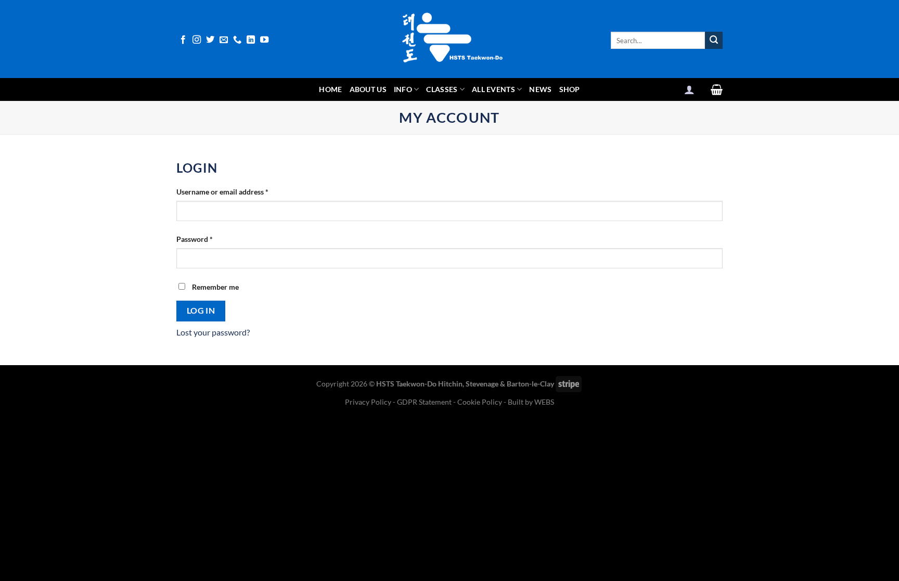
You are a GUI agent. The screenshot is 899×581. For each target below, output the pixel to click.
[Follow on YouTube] (264, 40)
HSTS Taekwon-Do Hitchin (419, 383)
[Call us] (237, 40)
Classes (441, 89)
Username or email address (237, 191)
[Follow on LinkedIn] (251, 40)
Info (403, 89)
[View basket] (717, 89)
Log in (201, 310)
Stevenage (482, 383)
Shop (569, 89)
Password (209, 238)
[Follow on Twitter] (210, 40)
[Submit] (714, 40)
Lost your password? (213, 332)
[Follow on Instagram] (196, 40)
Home (330, 89)
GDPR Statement (424, 401)
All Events (493, 89)
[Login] (689, 89)
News (540, 89)
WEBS (544, 401)
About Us (368, 89)
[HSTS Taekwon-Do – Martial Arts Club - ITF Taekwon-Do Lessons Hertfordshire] (449, 39)
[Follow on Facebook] (183, 40)
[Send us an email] (224, 40)
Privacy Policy (369, 401)
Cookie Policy (479, 401)
